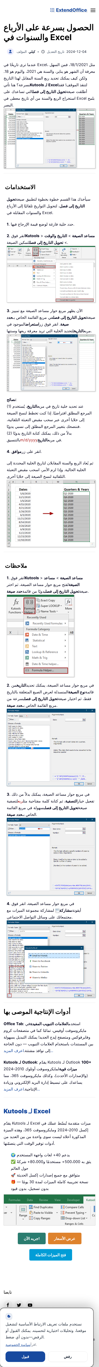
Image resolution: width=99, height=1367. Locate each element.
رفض (68, 1356)
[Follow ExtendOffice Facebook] (8, 1304)
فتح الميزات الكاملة (50, 1254)
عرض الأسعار (64, 1238)
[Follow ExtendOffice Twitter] (19, 1304)
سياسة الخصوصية (18, 1344)
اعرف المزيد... (22, 1089)
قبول (25, 1356)
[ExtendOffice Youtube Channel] (30, 1304)
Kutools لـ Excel (27, 1111)
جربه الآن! (32, 1238)
